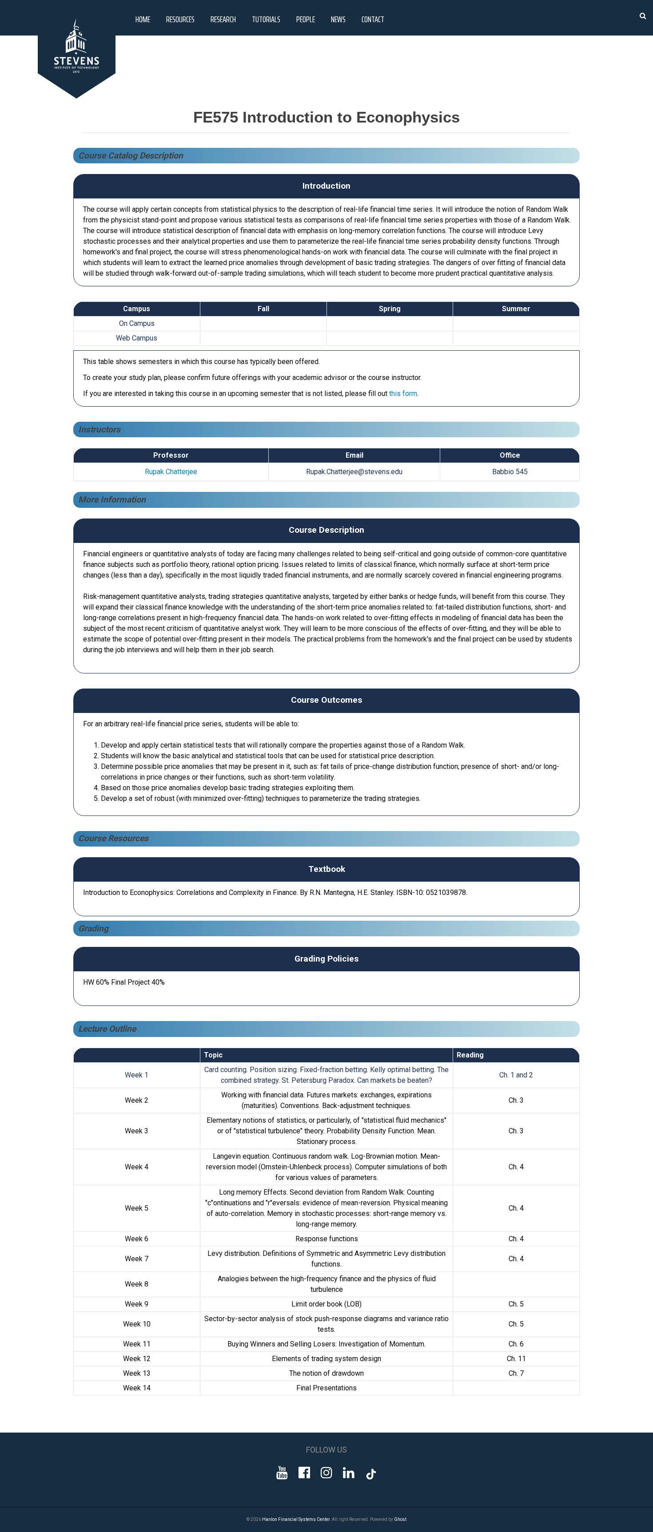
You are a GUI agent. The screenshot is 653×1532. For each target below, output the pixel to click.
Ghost (400, 1519)
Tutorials (266, 19)
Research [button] (223, 19)
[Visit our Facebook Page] (304, 1473)
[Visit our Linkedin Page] (348, 1473)
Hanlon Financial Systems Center (296, 1519)
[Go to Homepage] (78, 96)
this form (403, 393)
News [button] (338, 19)
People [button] (305, 19)
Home (142, 19)
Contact (373, 19)
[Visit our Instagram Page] (326, 1473)
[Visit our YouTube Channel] (282, 1473)
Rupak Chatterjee (171, 471)
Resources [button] (180, 19)
